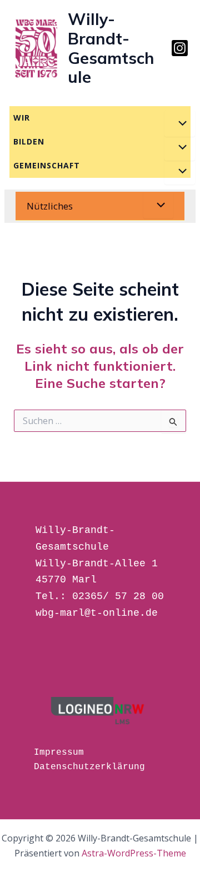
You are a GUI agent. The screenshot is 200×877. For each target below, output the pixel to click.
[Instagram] (180, 48)
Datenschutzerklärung (89, 767)
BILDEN (28, 141)
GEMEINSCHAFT (46, 165)
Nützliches (50, 206)
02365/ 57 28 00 (118, 596)
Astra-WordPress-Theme (134, 853)
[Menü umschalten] (179, 123)
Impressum (59, 753)
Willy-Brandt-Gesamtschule (111, 48)
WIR (21, 117)
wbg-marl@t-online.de (97, 613)
